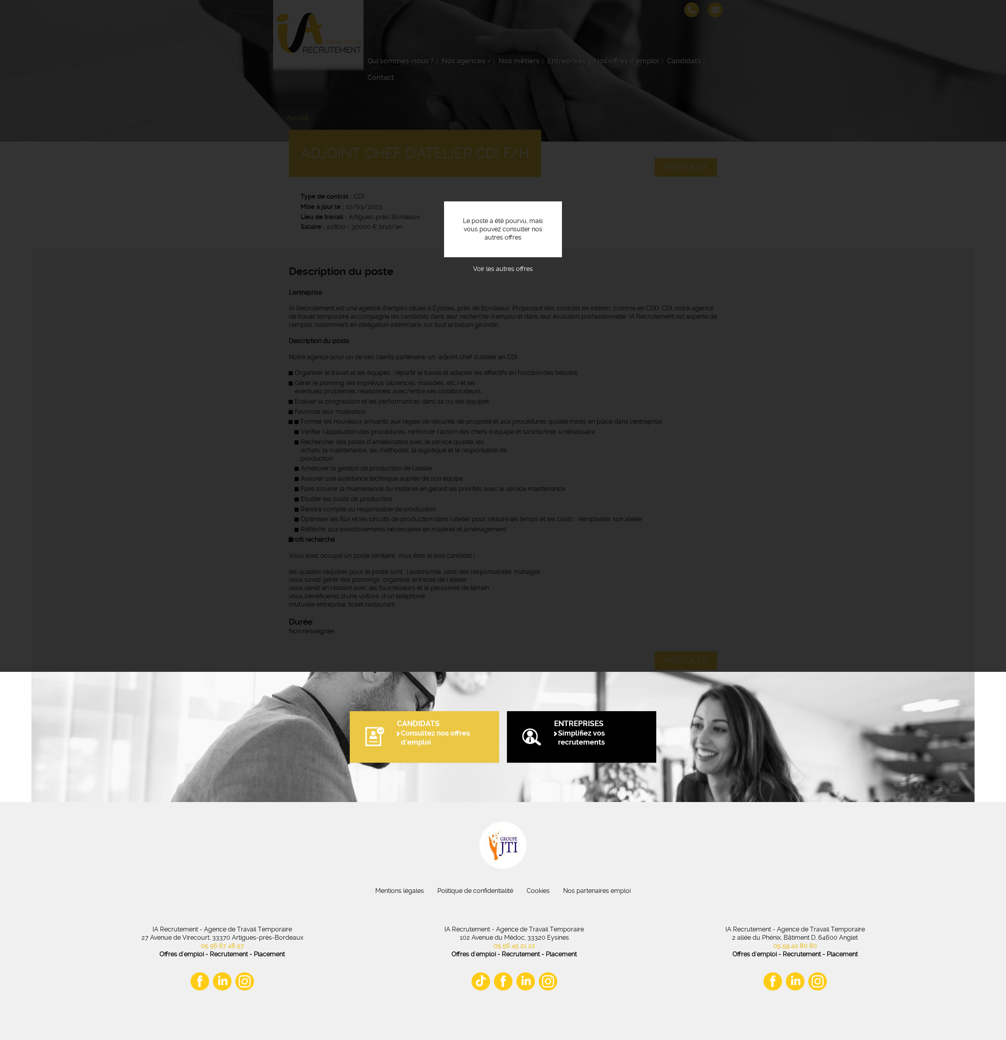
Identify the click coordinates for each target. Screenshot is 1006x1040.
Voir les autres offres (503, 269)
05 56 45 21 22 (514, 946)
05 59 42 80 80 (795, 946)
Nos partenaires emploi (597, 890)
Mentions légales (399, 890)
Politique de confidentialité (475, 890)
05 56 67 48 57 (222, 946)
